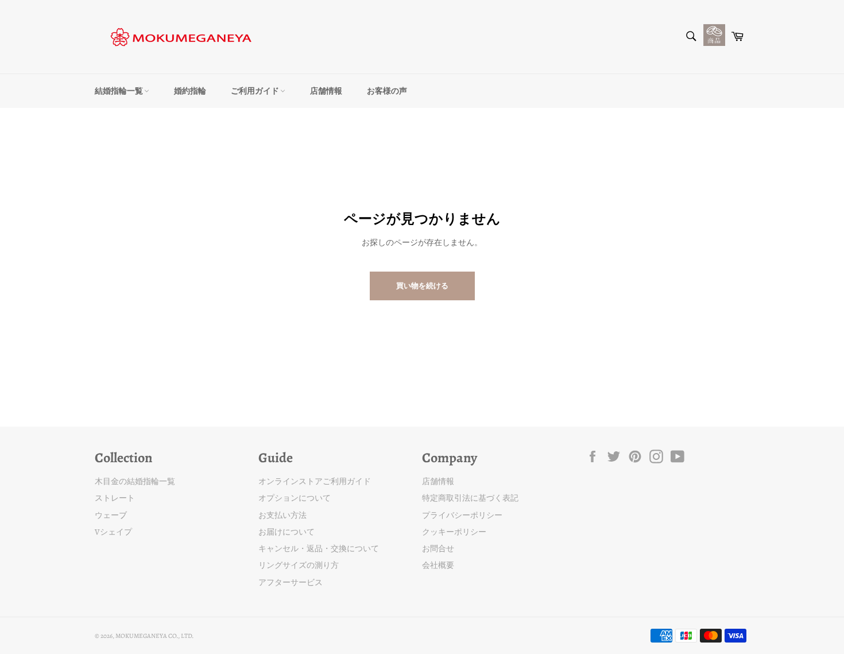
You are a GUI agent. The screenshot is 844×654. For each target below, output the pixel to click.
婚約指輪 (190, 91)
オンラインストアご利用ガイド (314, 481)
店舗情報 (326, 91)
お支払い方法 (282, 515)
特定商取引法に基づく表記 (470, 498)
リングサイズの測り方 (298, 565)
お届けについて (286, 532)
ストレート (115, 498)
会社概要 (438, 565)
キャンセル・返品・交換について (318, 548)
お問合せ (438, 548)
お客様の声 (387, 91)
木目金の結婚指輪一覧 (135, 481)
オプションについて (294, 498)
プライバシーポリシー (462, 515)
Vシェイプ (113, 532)
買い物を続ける (422, 286)
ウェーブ (111, 515)
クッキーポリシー (454, 532)
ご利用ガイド (255, 91)
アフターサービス (290, 582)
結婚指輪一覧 (119, 91)
